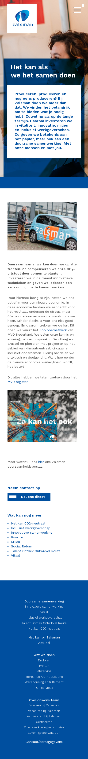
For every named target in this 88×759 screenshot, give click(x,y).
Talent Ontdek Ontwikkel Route (36, 551)
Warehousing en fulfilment (44, 682)
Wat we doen (44, 655)
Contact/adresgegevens (44, 742)
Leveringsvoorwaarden (44, 732)
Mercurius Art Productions (44, 676)
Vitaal (15, 555)
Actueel (44, 643)
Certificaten (44, 722)
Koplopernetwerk (53, 330)
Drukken (44, 660)
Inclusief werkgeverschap (30, 528)
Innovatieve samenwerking (31, 532)
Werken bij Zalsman (44, 705)
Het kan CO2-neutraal (28, 523)
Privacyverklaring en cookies (44, 727)
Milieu (15, 542)
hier (41, 462)
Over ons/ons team (44, 700)
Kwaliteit (18, 537)
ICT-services (44, 687)
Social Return (21, 546)
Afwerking (44, 671)
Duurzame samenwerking (44, 601)
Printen (44, 665)
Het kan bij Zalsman (44, 637)
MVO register (17, 382)
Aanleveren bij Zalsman (44, 716)
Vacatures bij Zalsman (44, 711)
